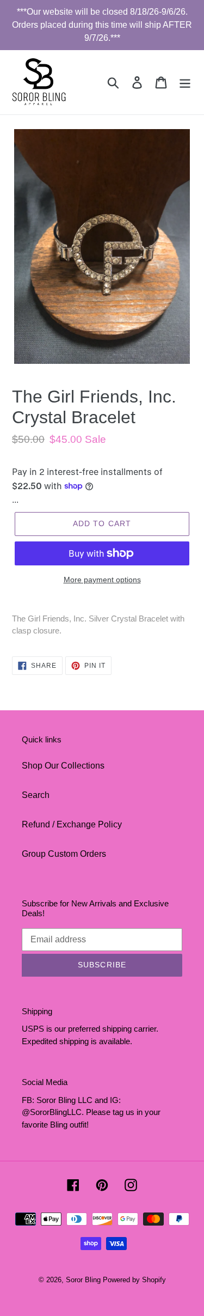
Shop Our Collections (63, 765)
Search (36, 795)
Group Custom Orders (64, 853)
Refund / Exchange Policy (72, 824)
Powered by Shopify (134, 1280)
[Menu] (185, 82)
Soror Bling (83, 1280)
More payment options (102, 579)
